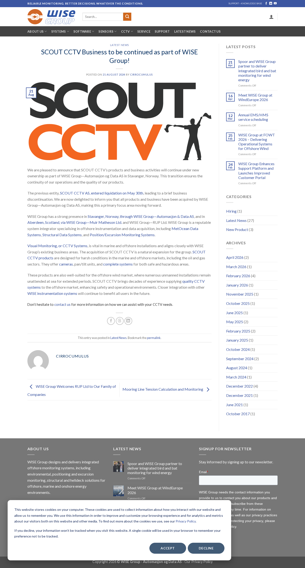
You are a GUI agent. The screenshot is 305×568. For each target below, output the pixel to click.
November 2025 (239, 294)
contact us (62, 304)
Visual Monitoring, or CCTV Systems (57, 245)
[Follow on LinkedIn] (270, 3)
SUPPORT (234, 3)
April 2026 (235, 257)
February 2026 (238, 275)
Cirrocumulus (141, 74)
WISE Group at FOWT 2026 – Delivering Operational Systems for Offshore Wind (256, 142)
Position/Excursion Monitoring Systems (122, 234)
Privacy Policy (186, 521)
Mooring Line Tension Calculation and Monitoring (163, 389)
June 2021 (234, 404)
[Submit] (127, 17)
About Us (35, 31)
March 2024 (236, 377)
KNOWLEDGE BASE (251, 3)
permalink (154, 338)
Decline (206, 548)
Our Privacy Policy (198, 562)
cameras (66, 264)
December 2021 (239, 395)
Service (143, 31)
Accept (168, 548)
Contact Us (210, 31)
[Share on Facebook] (111, 321)
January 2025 (237, 340)
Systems (58, 31)
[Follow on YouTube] (275, 3)
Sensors (105, 31)
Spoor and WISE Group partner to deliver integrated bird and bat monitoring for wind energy (257, 70)
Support (162, 31)
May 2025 (234, 321)
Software (82, 31)
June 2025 (234, 312)
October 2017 (238, 413)
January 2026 (237, 285)
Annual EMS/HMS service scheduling (253, 117)
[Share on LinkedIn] (128, 321)
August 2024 (236, 367)
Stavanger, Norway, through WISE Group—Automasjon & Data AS (141, 216)
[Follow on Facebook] (266, 3)
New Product (237, 229)
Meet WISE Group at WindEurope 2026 (255, 97)
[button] (271, 16)
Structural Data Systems (62, 234)
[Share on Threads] (120, 321)
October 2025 (238, 303)
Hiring (231, 211)
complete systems (118, 264)
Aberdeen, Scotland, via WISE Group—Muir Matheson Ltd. (74, 222)
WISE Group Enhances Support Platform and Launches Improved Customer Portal (256, 170)
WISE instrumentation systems (52, 293)
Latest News (185, 31)
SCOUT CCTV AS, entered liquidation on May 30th (101, 193)
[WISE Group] (51, 16)
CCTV (125, 31)
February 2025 (238, 331)
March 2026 (236, 266)
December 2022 (239, 386)
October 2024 (238, 349)
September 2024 (240, 358)
